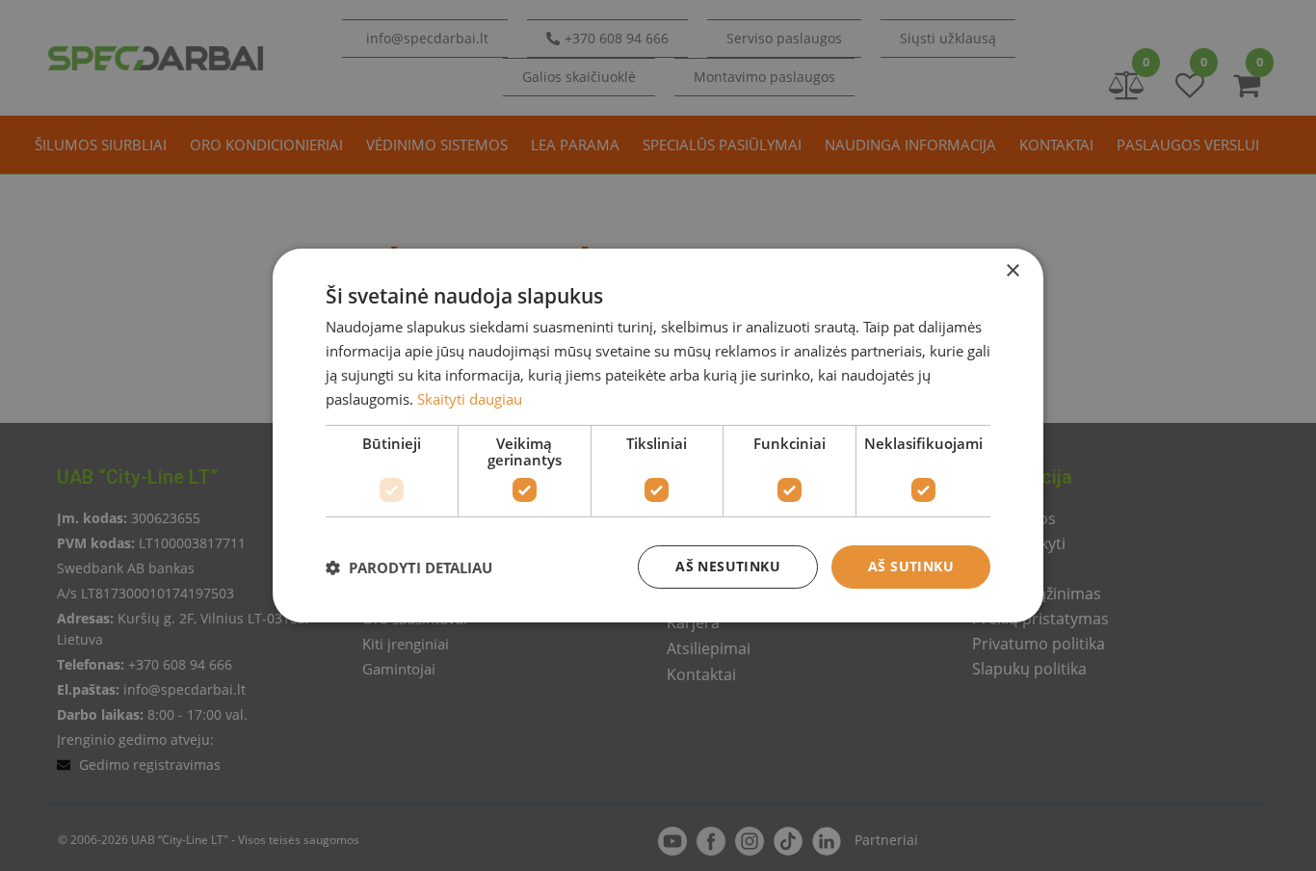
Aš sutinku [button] (911, 566)
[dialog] (658, 435)
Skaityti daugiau (469, 399)
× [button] (1012, 271)
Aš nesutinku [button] (727, 566)
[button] (409, 567)
